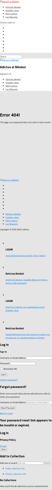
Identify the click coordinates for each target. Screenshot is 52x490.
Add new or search (9, 463)
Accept (3, 446)
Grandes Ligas (12, 10)
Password (4, 363)
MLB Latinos (11, 13)
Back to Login (6, 413)
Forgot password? (8, 379)
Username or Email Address (13, 358)
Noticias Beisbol (13, 7)
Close (3, 449)
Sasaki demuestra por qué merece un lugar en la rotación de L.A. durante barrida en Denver (28, 336)
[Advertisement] (26, 152)
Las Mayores (12, 17)
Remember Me (10, 368)
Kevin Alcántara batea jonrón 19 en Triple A (26, 255)
